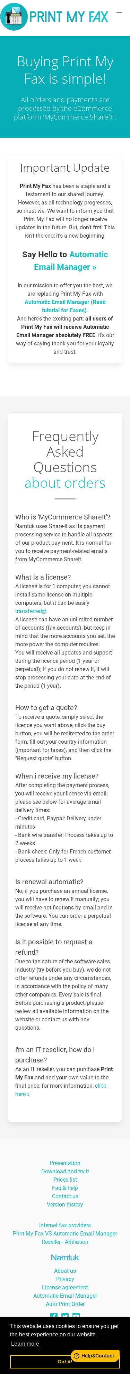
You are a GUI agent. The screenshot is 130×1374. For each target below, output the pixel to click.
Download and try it (65, 1171)
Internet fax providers (65, 1225)
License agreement (65, 1287)
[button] (119, 11)
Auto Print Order (65, 1304)
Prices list (65, 1179)
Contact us (65, 1196)
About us (65, 1271)
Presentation (65, 1163)
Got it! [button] (65, 1361)
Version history (65, 1204)
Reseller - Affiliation (65, 1242)
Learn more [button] (25, 1344)
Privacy (65, 1279)
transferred (28, 611)
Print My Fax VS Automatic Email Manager (65, 1233)
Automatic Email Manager (65, 1295)
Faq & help (65, 1188)
